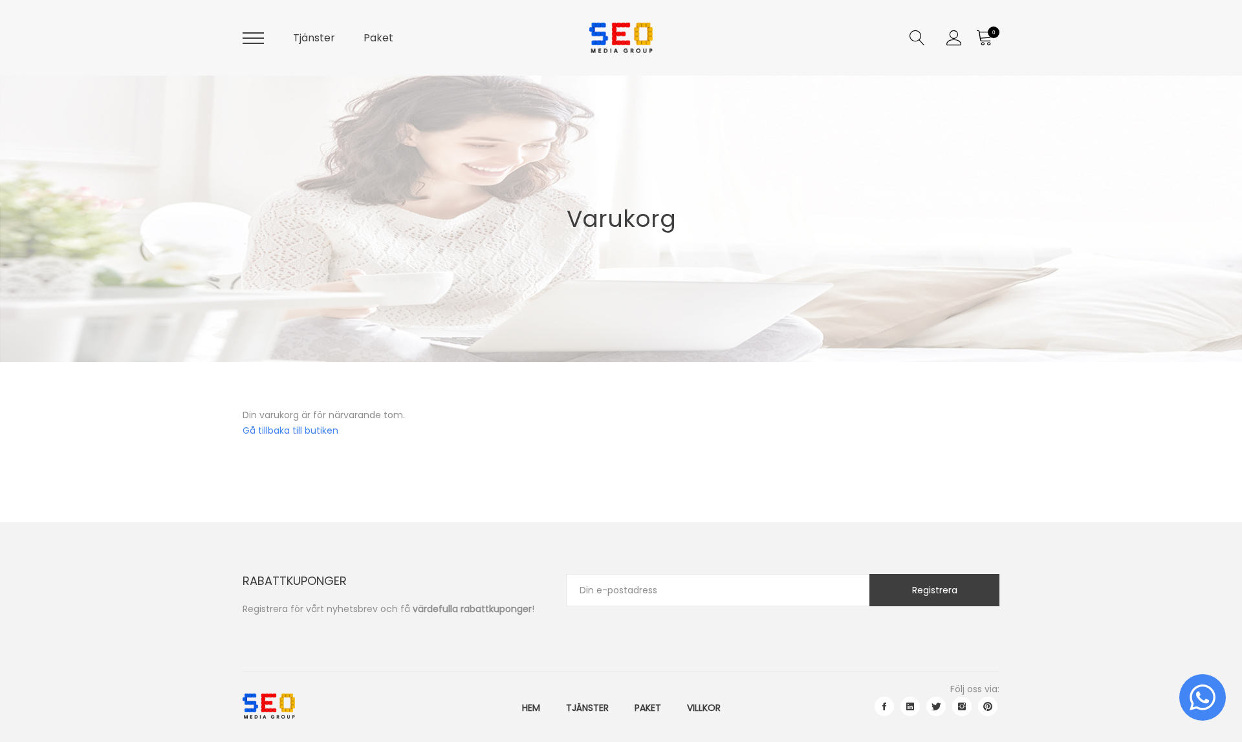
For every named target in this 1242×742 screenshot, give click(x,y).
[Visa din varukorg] (984, 38)
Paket (378, 37)
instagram (962, 706)
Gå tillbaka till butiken (290, 430)
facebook (884, 706)
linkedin (910, 706)
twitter (936, 706)
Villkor (704, 707)
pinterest (987, 706)
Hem (531, 707)
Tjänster (314, 37)
